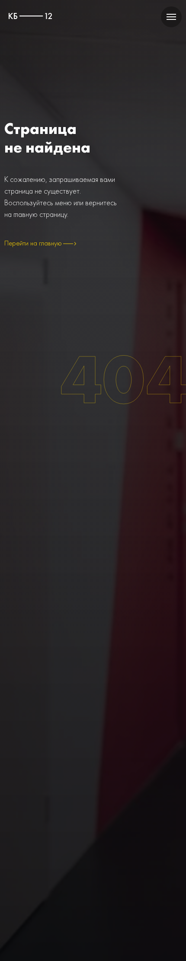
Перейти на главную (33, 243)
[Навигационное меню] (171, 17)
